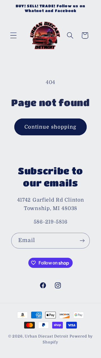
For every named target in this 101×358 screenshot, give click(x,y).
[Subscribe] (82, 240)
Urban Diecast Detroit (46, 336)
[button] (13, 35)
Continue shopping (50, 127)
